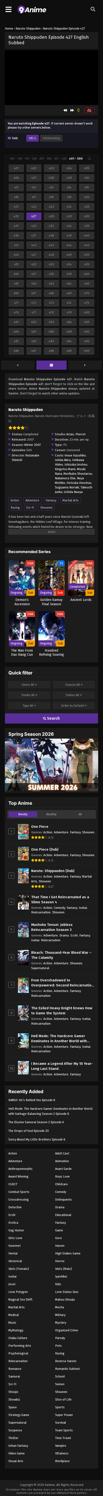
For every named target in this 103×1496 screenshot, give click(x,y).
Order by (72, 705)
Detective (15, 1207)
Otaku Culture (17, 1338)
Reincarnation (41, 912)
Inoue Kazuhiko (75, 455)
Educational (63, 1215)
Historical (15, 1261)
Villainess (62, 1453)
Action (15, 500)
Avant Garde (63, 1169)
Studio (28, 695)
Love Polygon (18, 1292)
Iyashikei (61, 1276)
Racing (15, 507)
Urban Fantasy (18, 1445)
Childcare (61, 1184)
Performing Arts (19, 1345)
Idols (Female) (18, 1269)
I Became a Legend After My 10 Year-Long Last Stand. (62, 1066)
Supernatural (40, 968)
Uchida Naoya (73, 492)
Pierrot (80, 434)
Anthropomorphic (20, 1169)
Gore (58, 1238)
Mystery (60, 1322)
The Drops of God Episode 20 (28, 1131)
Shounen (46, 507)
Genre (28, 684)
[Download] (90, 110)
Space (12, 1407)
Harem (59, 1245)
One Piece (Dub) (44, 849)
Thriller (13, 1438)
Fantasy (51, 500)
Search (53, 718)
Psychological (18, 1353)
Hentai (12, 1253)
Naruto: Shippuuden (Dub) (52, 871)
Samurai (14, 1376)
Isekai (83, 908)
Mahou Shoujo (65, 1299)
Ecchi (74, 935)
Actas (70, 434)
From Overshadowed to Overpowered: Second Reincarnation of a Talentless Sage (62, 983)
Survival (60, 1422)
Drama (64, 935)
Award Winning (18, 1176)
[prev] (18, 365)
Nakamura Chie (65, 478)
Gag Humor (16, 1230)
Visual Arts (15, 1461)
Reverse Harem (65, 1361)
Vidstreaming (51, 138)
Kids (58, 1284)
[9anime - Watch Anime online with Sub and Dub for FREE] (31, 12)
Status (72, 695)
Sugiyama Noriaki (67, 487)
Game (59, 1230)
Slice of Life (63, 1399)
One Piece (39, 826)
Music (12, 1322)
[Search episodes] (89, 158)
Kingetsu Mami (65, 469)
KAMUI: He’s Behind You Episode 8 (31, 1100)
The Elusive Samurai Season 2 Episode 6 (36, 1122)
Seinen (59, 1384)
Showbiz (14, 1399)
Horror (60, 1261)
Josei (11, 1284)
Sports (60, 1407)
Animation (62, 1161)
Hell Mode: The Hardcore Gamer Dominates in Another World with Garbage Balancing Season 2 (59, 1039)
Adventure (32, 500)
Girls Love (15, 1238)
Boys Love (62, 1176)
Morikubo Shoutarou (77, 473)
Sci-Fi (30, 507)
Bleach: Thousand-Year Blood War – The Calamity (61, 955)
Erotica (13, 1222)
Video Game (16, 1453)
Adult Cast (62, 1153)
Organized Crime (66, 1330)
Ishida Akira (63, 460)
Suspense (15, 1430)
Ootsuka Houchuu (79, 483)
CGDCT (12, 1184)
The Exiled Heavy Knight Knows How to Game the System (61, 1010)
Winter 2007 (32, 445)
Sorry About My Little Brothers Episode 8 (36, 1139)
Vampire (60, 1445)
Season (72, 684)
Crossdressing (18, 1199)
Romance (14, 1369)
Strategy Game (18, 1415)
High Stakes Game (67, 1253)
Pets (58, 1345)
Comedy (59, 908)
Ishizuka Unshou (75, 464)
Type (28, 705)
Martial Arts (71, 500)
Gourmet (14, 1245)
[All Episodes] (51, 365)
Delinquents (63, 1199)
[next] (85, 365)
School (60, 1376)
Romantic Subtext (67, 1369)
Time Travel (63, 1438)
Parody (60, 1338)
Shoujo (13, 1392)
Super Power (64, 1415)
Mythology (15, 1330)
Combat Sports (18, 1192)
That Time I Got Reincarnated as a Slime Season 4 (60, 899)
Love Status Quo (66, 1292)
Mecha (59, 1307)
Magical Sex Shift (20, 1299)
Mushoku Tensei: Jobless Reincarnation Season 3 (52, 927)
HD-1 (32, 138)
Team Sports (64, 1430)
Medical (13, 1315)
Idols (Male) (63, 1269)
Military (60, 1315)
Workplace (62, 1461)
